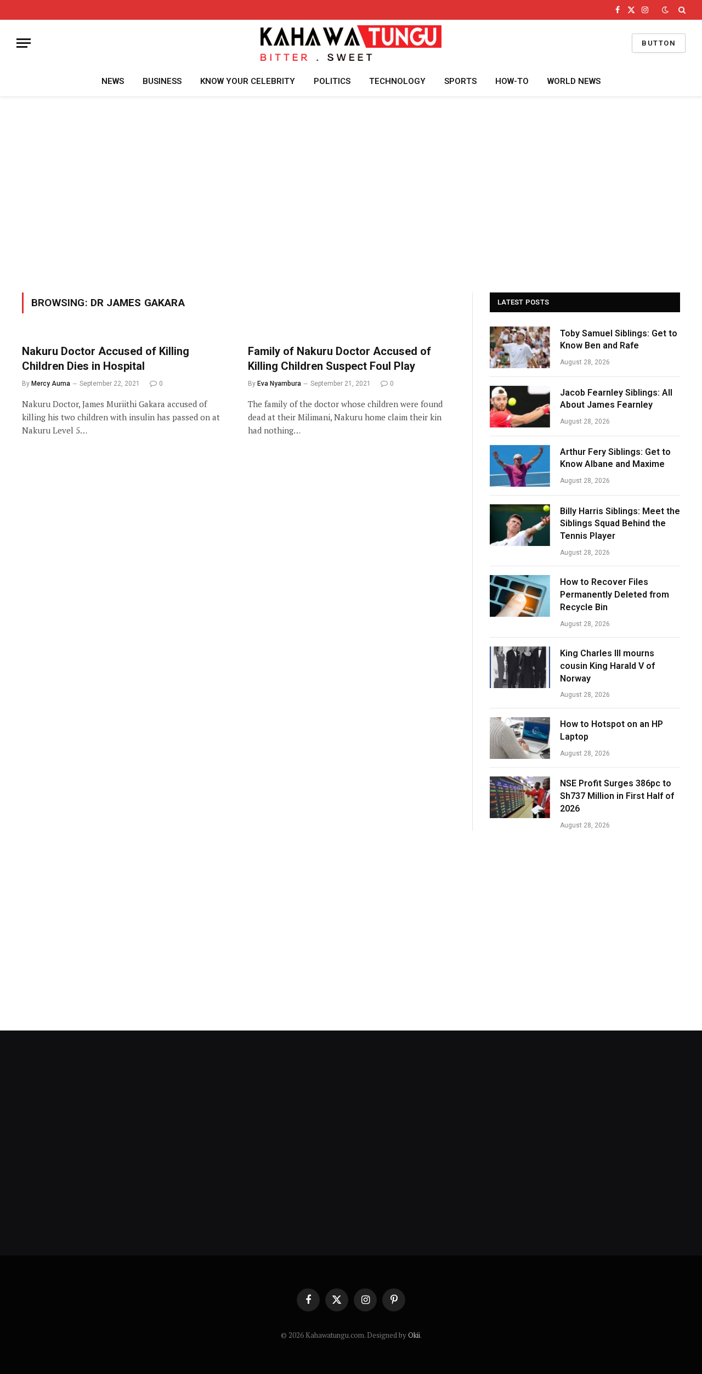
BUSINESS (162, 81)
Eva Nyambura (279, 383)
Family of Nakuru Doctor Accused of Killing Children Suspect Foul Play (339, 359)
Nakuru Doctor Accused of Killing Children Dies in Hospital (105, 359)
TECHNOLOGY (397, 81)
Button (659, 43)
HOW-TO (512, 81)
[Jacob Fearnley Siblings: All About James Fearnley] (520, 406)
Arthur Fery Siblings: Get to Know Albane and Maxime (615, 458)
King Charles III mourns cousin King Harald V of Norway (607, 666)
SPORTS (460, 81)
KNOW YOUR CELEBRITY (247, 81)
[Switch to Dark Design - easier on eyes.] (665, 10)
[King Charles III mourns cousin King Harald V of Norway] (520, 667)
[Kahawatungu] (351, 43)
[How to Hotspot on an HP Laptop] (520, 738)
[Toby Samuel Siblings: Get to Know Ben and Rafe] (520, 347)
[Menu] (23, 43)
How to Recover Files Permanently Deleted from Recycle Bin (614, 594)
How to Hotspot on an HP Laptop (611, 730)
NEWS (112, 81)
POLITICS (332, 81)
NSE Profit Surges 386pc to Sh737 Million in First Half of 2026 (617, 796)
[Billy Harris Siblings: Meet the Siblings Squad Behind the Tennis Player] (520, 525)
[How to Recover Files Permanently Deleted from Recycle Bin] (520, 596)
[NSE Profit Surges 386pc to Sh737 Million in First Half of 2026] (520, 797)
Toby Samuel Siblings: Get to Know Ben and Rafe (618, 339)
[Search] (681, 10)
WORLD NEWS (574, 81)
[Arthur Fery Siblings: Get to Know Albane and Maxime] (520, 466)
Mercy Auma (50, 383)
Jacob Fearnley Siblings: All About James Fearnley (616, 398)
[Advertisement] (351, 192)
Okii (414, 1335)
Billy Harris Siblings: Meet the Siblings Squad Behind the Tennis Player (620, 524)
